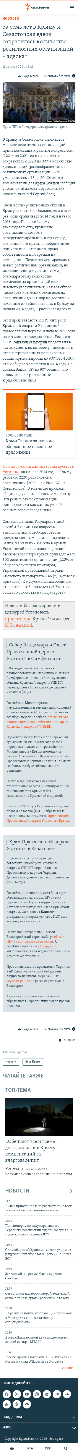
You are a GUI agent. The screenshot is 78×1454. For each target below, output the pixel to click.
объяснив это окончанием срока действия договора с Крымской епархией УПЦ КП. (37, 722)
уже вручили (47, 946)
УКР (48, 1448)
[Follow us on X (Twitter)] (17, 1394)
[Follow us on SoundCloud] (67, 1394)
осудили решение (20, 981)
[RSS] (7, 1404)
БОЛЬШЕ (66, 1368)
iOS (8, 625)
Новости (11, 19)
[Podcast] (17, 1404)
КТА (30, 1448)
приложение (18, 619)
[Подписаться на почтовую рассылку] (27, 1404)
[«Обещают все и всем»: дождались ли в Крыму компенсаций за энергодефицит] (39, 1117)
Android (24, 625)
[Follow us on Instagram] (37, 1394)
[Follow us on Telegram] (57, 1394)
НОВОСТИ (17, 1191)
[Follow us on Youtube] (27, 1394)
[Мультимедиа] (12, 1448)
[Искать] (65, 1448)
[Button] (28, 76)
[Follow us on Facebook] (7, 1394)
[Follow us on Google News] (47, 1394)
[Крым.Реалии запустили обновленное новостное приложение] (39, 411)
